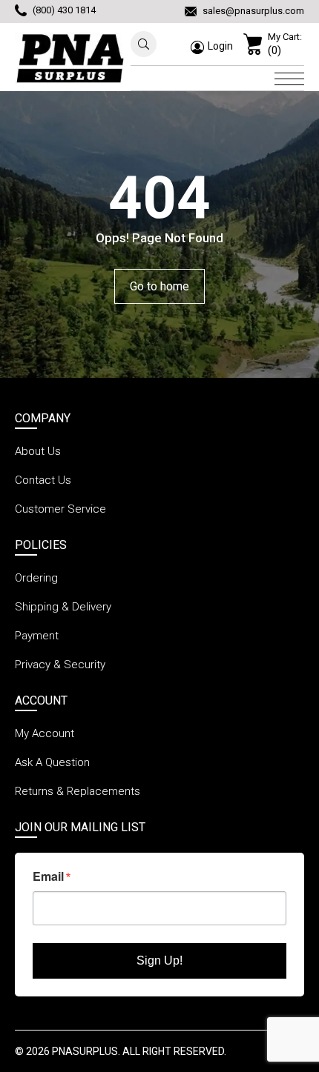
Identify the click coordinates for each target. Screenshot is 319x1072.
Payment (37, 635)
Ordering (36, 578)
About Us (38, 451)
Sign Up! (159, 960)
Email (48, 876)
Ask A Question (52, 762)
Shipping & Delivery (63, 606)
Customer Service (60, 509)
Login (220, 46)
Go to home (159, 286)
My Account (44, 733)
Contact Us (43, 480)
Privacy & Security (60, 664)
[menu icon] (289, 77)
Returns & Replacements (77, 791)
